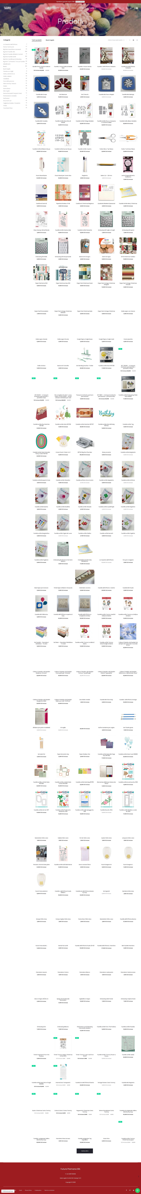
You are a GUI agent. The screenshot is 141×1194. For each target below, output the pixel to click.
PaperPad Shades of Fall (63, 203)
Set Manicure (63, 94)
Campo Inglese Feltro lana (63, 919)
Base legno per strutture (41, 588)
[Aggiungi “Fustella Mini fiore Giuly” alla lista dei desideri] (114, 682)
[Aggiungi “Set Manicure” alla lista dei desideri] (71, 77)
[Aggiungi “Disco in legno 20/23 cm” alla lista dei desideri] (49, 982)
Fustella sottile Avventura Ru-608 (128, 782)
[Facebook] (126, 1190)
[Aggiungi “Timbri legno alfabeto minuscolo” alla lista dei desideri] (71, 571)
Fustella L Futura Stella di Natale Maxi (63, 67)
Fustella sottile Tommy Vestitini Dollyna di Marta (106, 615)
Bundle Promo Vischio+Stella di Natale (41, 67)
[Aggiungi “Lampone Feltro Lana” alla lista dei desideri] (136, 821)
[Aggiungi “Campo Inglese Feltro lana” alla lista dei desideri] (71, 902)
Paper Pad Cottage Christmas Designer (106, 283)
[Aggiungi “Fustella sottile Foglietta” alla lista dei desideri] (136, 516)
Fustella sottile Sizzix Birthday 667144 (106, 424)
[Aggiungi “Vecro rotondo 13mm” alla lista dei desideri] (92, 847)
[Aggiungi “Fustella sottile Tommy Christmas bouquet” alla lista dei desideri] (136, 1121)
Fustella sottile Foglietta (128, 533)
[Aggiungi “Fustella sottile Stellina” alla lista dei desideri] (92, 516)
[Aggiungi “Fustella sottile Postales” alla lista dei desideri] (136, 1010)
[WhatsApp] (123, 8)
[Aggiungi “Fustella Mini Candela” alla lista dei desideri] (49, 104)
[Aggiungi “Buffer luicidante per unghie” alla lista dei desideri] (114, 710)
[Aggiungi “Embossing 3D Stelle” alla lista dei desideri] (49, 240)
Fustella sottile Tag (128, 424)
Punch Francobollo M (41, 891)
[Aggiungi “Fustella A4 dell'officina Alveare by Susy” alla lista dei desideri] (92, 874)
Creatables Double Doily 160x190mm (85, 560)
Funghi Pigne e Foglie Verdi (106, 339)
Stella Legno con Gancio (128, 311)
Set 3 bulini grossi (128, 727)
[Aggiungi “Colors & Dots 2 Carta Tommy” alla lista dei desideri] (71, 1093)
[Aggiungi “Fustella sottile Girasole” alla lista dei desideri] (92, 490)
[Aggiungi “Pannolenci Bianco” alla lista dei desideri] (92, 955)
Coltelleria (6, 79)
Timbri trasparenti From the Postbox (41, 1055)
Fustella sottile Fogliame (41, 560)
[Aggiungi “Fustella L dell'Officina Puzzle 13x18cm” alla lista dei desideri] (71, 874)
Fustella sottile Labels (128, 1055)
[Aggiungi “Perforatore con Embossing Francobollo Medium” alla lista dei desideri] (92, 1010)
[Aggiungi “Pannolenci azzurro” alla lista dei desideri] (49, 955)
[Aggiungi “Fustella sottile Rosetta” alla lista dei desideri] (49, 490)
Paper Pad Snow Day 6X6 (63, 283)
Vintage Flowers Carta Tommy (106, 1082)
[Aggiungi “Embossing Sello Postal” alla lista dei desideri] (114, 982)
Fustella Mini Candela (41, 121)
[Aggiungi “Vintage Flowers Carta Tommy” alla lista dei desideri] (114, 1065)
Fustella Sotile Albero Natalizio (128, 121)
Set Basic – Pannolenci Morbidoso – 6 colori (63, 643)
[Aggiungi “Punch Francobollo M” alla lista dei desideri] (49, 874)
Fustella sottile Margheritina (41, 533)
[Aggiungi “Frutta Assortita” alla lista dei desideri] (136, 322)
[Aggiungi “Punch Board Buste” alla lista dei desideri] (49, 158)
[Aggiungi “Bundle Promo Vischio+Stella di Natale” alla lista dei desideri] (49, 49)
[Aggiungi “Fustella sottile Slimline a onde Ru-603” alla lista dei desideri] (136, 793)
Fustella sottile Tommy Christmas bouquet (128, 1139)
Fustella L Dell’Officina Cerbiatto (106, 66)
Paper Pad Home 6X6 (41, 283)
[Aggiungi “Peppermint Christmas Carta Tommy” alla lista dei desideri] (92, 1093)
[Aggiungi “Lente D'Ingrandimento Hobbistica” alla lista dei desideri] (136, 158)
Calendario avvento (84, 588)
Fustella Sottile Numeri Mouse (63, 149)
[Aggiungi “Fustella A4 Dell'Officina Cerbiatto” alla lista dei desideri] (136, 49)
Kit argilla (63, 727)
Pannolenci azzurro (41, 972)
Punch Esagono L (128, 864)
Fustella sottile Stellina (84, 533)
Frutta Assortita (128, 339)
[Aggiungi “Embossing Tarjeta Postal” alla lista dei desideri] (136, 982)
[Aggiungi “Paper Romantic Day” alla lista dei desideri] (71, 737)
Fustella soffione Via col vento (84, 480)
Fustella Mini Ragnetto (128, 1082)
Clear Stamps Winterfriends (41, 230)
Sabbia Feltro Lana (63, 838)
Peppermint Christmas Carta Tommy (85, 1111)
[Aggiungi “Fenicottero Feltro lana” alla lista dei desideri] (92, 902)
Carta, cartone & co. (9, 74)
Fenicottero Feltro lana (84, 919)
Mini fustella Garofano (128, 945)
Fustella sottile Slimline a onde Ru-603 (128, 810)
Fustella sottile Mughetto (128, 507)
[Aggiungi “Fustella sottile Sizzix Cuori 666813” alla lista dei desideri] (136, 737)
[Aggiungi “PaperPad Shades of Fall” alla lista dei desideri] (71, 186)
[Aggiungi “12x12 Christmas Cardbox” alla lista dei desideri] (136, 240)
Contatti (92, 8)
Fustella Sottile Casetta (84, 149)
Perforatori (6, 98)
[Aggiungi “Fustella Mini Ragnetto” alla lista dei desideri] (136, 1065)
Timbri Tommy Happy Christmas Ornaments (63, 1055)
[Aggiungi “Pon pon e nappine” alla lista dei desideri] (136, 543)
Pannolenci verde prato (106, 972)
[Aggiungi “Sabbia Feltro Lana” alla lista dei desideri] (71, 821)
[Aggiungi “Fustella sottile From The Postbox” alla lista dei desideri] (114, 1010)
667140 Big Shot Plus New (85, 452)
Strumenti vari (7, 101)
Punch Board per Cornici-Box (63, 175)
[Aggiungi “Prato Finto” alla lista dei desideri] (114, 1121)
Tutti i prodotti (36, 40)
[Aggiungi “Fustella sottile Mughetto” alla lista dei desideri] (136, 490)
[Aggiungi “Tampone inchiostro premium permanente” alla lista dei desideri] (92, 378)
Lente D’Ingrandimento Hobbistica (128, 176)
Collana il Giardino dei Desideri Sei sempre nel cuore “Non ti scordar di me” (128, 644)
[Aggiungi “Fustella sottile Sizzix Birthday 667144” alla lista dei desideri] (114, 407)
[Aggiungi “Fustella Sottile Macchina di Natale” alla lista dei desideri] (71, 104)
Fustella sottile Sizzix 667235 (106, 365)
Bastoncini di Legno (84, 256)
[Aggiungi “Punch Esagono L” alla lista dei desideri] (136, 847)
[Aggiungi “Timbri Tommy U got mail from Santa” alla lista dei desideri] (92, 1038)
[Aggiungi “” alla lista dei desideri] (92, 710)
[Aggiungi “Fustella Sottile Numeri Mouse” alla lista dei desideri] (71, 132)
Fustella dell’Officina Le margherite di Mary (84, 615)
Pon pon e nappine (128, 560)
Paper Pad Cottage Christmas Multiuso (63, 311)
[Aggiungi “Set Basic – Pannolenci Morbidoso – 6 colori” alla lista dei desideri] (71, 625)
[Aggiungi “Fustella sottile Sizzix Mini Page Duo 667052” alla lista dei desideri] (114, 737)
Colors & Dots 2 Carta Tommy (63, 1110)
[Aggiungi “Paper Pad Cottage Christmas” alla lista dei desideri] (114, 294)
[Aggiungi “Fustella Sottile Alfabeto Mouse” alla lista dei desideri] (49, 132)
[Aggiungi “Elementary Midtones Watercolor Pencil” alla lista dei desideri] (114, 765)
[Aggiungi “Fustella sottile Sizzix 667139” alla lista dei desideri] (71, 407)
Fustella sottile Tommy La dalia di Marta (84, 643)
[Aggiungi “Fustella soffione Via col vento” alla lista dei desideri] (92, 463)
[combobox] (116, 40)
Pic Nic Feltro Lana (85, 838)
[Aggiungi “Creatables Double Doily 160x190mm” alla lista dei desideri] (92, 543)
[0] (135, 8)
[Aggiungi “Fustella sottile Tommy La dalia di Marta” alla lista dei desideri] (92, 625)
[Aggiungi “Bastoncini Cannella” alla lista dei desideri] (71, 348)
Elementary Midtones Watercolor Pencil (106, 782)
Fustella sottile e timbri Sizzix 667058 (41, 782)
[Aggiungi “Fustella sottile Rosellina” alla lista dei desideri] (71, 490)
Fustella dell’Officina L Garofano (106, 945)
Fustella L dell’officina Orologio (128, 699)
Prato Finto (106, 1138)
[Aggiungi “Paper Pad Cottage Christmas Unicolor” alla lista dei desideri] (136, 266)
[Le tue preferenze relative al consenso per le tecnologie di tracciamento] (7, 1191)
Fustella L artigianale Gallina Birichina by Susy (41, 1139)
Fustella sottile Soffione (128, 480)
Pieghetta (85, 175)
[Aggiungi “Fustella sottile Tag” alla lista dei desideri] (136, 407)
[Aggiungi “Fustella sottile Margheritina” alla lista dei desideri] (49, 516)
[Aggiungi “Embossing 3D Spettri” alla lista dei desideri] (136, 213)
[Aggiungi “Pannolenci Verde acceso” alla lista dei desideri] (136, 955)
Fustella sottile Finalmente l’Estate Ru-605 (63, 810)
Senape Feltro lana (41, 919)
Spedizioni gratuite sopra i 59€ (70, 1)
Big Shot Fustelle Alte (9, 52)
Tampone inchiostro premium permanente (84, 395)
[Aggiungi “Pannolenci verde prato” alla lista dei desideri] (114, 955)
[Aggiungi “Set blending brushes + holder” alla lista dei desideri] (92, 348)
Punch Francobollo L (41, 945)
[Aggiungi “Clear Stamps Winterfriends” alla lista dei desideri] (49, 213)
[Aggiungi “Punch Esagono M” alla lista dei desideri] (114, 847)
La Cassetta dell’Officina (106, 560)
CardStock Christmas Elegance (85, 203)
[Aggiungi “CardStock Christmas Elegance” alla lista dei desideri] (92, 186)
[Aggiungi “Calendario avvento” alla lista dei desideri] (92, 571)
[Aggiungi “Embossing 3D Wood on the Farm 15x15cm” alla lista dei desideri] (71, 543)
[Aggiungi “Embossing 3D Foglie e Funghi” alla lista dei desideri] (114, 213)
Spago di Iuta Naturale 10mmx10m (63, 999)
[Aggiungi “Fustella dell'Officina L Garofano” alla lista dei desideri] (114, 928)
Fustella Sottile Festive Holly (63, 230)
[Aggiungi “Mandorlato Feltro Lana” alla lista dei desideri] (49, 821)
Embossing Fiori (41, 1027)
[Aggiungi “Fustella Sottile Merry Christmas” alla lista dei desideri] (136, 186)
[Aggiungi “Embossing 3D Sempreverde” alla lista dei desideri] (71, 240)
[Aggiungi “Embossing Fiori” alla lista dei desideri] (49, 1010)
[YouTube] (119, 8)
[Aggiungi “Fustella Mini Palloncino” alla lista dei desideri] (49, 597)
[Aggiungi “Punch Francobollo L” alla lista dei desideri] (49, 928)
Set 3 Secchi (84, 94)
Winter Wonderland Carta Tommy (106, 1111)
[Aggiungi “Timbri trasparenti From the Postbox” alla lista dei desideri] (49, 1038)
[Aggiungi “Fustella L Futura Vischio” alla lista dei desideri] (92, 49)
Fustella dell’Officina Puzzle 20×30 (84, 945)
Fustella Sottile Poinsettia (85, 230)
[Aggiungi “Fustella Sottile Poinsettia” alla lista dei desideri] (92, 213)
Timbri (5, 105)
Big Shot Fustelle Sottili (9, 57)
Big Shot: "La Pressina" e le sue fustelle (14, 61)
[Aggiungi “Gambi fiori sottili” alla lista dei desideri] (71, 928)
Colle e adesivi (7, 76)
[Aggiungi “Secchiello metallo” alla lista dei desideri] (92, 682)
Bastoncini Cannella (63, 365)
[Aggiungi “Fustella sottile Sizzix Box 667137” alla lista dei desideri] (92, 407)
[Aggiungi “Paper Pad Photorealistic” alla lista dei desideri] (49, 294)
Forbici (5, 86)
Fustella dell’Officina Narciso (128, 919)
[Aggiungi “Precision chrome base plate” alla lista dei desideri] (49, 847)
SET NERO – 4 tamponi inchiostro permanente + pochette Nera (106, 395)
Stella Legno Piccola (63, 339)
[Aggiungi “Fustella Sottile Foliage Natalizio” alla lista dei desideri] (92, 104)
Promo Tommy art (8, 47)
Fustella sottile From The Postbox (106, 1027)
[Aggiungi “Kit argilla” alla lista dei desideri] (71, 710)
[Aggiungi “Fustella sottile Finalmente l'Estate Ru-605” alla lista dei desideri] (71, 793)
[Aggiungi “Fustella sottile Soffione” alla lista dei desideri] (136, 463)
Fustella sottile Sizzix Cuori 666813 (128, 754)
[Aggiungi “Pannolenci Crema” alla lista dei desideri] (71, 955)
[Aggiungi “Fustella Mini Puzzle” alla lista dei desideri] (136, 571)
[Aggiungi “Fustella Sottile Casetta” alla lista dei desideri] (92, 132)
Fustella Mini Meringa (128, 94)
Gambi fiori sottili (63, 945)
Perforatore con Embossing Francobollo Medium (85, 1027)
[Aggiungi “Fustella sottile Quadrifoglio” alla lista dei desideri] (114, 490)
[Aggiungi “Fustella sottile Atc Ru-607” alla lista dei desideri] (49, 793)
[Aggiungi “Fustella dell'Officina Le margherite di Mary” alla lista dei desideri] (92, 597)
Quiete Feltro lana (106, 838)
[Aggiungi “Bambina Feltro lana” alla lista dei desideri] (136, 874)
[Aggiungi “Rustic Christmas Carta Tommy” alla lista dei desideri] (49, 1093)
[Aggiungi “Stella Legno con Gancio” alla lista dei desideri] (136, 294)
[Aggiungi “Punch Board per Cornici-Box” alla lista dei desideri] (71, 158)
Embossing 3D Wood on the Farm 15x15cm (63, 560)
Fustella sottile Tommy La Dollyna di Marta (128, 615)
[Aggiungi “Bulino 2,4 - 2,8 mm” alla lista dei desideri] (114, 158)
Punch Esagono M (106, 864)
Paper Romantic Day (63, 754)
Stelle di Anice (41, 365)
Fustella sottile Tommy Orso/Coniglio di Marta (106, 643)
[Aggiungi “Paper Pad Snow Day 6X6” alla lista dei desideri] (71, 266)
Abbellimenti (6, 64)
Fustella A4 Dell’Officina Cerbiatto (128, 67)
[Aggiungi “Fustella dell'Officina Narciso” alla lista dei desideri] (136, 902)
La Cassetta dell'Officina (10, 44)
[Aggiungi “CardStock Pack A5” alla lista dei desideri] (49, 186)
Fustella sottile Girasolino (63, 480)
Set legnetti (106, 891)
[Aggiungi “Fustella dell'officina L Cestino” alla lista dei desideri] (114, 571)
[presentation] (98, 55)
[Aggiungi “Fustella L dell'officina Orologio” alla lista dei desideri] (136, 682)
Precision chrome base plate (41, 864)
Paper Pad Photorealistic (41, 311)
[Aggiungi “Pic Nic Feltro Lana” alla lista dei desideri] (92, 821)
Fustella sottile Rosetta (41, 507)
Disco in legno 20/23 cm (41, 999)
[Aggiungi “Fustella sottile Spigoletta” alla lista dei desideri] (114, 463)
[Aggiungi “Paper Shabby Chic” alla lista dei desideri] (92, 737)
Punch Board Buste (41, 175)
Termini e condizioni (49, 1190)
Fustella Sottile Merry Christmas (128, 203)
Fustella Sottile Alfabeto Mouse (41, 149)
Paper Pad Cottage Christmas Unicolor (128, 283)
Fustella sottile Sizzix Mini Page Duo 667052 (106, 754)
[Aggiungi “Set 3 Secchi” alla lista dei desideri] (92, 77)
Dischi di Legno (106, 256)
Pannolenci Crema (63, 972)
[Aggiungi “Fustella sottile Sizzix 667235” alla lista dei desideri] (114, 348)
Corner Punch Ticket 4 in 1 (63, 452)
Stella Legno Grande (41, 339)
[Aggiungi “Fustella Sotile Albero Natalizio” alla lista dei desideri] (136, 104)
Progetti (82, 8)
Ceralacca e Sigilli (8, 71)
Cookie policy (38, 1190)
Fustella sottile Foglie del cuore (63, 533)
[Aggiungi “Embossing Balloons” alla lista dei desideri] (71, 1010)
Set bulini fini (41, 754)
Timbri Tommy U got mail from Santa (85, 1055)
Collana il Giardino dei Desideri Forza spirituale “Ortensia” (63, 672)
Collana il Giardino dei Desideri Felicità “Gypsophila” (106, 672)
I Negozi (65, 8)
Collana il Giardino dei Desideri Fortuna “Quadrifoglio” (84, 672)
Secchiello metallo (84, 699)
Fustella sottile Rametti (106, 533)
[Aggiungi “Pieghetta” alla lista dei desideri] (92, 158)
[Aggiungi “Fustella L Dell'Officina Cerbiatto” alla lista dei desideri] (114, 49)
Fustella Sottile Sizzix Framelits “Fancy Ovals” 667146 (41, 452)
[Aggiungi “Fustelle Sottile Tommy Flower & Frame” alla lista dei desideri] (114, 1038)
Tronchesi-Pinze (7, 108)
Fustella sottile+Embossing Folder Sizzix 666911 (128, 395)
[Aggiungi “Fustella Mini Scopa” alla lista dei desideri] (49, 77)
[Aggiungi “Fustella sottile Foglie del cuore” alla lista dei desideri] (71, 516)
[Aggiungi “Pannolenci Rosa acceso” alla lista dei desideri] (71, 1121)
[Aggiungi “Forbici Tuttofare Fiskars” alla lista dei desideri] (136, 132)
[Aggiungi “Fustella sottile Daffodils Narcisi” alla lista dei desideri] (71, 847)
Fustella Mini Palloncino (41, 614)
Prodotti (55, 8)
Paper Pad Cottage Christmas (106, 311)
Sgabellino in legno (84, 999)
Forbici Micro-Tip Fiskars (106, 149)
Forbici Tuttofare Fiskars (128, 149)
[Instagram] (116, 8)
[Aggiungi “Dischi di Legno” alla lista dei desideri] (114, 240)
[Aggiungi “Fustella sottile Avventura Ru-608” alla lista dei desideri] (136, 765)
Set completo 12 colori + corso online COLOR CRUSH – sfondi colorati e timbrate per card (63, 396)
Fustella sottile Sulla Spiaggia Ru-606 (84, 810)
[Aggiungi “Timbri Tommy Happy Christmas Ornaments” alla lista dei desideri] (71, 1038)
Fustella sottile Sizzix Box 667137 (85, 424)
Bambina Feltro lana (128, 891)
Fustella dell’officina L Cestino (106, 588)
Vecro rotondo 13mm (85, 864)
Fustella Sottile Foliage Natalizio (85, 121)
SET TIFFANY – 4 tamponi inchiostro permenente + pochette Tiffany (128, 367)
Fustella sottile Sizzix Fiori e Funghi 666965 (41, 1083)
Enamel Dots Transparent (63, 1082)
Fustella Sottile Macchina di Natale (63, 121)
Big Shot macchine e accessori (12, 49)
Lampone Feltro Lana (128, 838)
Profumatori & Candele (9, 96)
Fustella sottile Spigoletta (106, 480)
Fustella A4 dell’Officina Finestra (85, 1082)
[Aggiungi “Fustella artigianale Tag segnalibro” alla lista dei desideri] (92, 1121)
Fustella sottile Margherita (128, 452)
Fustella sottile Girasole (84, 507)
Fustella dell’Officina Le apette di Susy (63, 615)
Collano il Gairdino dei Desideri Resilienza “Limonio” (41, 672)
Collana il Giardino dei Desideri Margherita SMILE (41, 700)
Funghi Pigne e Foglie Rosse (84, 339)
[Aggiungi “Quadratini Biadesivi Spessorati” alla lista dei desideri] (114, 186)
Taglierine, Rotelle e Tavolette (11, 103)
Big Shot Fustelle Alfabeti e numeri (13, 54)
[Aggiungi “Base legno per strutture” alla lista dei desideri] (49, 571)
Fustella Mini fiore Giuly (106, 699)
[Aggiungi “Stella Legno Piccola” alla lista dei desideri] (71, 322)
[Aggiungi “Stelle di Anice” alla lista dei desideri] (49, 348)
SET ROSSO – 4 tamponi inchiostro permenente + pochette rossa (41, 396)
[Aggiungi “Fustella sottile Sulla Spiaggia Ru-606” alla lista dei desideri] (92, 793)
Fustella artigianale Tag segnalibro (84, 1139)
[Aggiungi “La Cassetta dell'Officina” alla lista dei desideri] (114, 543)
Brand (5, 66)
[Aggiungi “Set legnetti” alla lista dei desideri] (114, 874)
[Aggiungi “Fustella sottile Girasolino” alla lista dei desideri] (71, 463)
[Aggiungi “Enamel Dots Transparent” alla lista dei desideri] (71, 1065)
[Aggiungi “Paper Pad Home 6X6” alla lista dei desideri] (49, 266)
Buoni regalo (50, 40)
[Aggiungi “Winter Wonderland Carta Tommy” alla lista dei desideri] (114, 1093)
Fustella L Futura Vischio (84, 66)
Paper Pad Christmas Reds (84, 311)
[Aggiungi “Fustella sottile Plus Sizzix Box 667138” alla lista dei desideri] (49, 407)
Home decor (6, 88)
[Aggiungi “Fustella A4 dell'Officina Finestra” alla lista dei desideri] (92, 1065)
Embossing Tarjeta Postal (128, 999)
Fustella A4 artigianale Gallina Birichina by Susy (128, 1111)
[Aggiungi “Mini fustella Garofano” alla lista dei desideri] (136, 928)
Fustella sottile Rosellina (63, 507)
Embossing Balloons (63, 1027)
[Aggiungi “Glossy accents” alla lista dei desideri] (114, 435)
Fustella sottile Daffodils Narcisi (63, 864)
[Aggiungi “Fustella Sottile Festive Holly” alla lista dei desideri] (71, 213)
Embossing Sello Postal (106, 999)
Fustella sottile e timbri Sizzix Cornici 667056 (63, 782)
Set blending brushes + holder (84, 365)
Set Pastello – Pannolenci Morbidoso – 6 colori (41, 643)
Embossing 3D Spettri (128, 230)
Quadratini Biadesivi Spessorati (106, 203)
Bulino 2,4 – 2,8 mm (106, 175)
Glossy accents (106, 452)
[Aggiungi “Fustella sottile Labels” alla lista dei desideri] (136, 1038)
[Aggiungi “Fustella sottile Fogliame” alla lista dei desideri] (49, 543)
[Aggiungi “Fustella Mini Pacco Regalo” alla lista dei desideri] (114, 77)
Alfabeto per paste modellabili (41, 727)
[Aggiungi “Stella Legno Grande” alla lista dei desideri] (49, 322)
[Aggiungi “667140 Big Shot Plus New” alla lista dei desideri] (92, 435)
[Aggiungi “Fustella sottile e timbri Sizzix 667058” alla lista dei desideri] (49, 765)
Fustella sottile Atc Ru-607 (41, 810)
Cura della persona (8, 81)
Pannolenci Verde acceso (128, 972)
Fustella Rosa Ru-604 (106, 810)
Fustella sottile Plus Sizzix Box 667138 (41, 424)
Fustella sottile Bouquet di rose (41, 480)
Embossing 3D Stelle (41, 256)
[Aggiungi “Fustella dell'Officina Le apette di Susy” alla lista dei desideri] (71, 597)
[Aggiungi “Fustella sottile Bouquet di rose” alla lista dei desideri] (49, 463)
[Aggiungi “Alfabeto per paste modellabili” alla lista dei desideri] (49, 710)
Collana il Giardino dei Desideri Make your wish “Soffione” (63, 700)
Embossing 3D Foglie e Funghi (106, 230)
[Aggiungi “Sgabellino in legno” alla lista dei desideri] (92, 982)
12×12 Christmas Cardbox (128, 256)
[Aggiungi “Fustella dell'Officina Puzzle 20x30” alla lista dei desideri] (92, 928)
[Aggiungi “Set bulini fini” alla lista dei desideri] (49, 737)
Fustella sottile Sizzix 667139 (63, 424)
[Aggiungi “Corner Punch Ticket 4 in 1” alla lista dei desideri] (71, 435)
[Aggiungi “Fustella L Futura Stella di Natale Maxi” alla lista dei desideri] (71, 49)
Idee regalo (6, 91)
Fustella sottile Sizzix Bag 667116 (85, 782)
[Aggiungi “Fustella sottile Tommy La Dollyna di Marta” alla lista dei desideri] (136, 597)
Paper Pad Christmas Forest (85, 283)
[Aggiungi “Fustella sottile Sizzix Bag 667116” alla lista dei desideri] (92, 765)
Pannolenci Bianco (85, 972)
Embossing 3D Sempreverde (63, 256)
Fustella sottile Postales (128, 1027)
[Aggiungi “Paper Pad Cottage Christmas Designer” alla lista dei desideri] (114, 266)
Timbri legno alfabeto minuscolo (63, 588)
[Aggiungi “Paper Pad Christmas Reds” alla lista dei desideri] (92, 294)
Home (47, 8)
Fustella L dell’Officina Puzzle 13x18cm (63, 891)
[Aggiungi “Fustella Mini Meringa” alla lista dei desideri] (136, 77)
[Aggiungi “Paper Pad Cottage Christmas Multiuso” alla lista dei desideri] (71, 294)
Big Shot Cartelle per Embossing (12, 59)
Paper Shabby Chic (84, 754)
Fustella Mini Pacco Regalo (106, 94)
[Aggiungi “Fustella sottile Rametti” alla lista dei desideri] (114, 516)
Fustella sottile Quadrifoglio (106, 507)
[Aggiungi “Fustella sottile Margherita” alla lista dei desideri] (136, 435)
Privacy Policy (28, 1190)
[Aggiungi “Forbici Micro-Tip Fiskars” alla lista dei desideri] (114, 132)
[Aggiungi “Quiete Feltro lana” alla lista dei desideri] (114, 821)
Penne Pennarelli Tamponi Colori (12, 93)
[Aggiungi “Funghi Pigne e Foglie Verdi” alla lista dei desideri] (114, 322)
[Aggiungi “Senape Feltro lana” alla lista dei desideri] (49, 902)
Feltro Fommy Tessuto (9, 83)
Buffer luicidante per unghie (106, 727)
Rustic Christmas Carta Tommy (41, 1110)
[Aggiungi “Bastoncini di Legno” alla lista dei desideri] (92, 240)
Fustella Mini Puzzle (128, 588)
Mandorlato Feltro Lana (41, 838)
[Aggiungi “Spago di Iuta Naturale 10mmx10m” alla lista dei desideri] (71, 982)
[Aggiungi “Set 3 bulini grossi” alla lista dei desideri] (136, 710)
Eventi (74, 8)
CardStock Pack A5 (41, 203)
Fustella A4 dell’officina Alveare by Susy (85, 891)
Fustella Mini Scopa (41, 94)
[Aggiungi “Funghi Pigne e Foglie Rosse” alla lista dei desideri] (92, 322)
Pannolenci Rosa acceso (63, 1138)
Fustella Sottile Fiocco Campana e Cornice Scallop (106, 121)
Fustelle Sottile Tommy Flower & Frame (106, 1055)
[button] (49, 53)
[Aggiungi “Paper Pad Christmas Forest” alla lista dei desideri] (92, 266)
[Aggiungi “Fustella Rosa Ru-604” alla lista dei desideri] (114, 793)
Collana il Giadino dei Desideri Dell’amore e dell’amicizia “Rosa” (128, 672)
